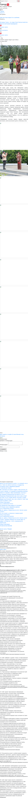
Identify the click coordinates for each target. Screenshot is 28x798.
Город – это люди (10, 22)
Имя (1, 447)
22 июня (14, 434)
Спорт (16, 22)
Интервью (2, 22)
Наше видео (8, 17)
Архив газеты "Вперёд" (6, 529)
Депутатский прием (5, 23)
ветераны (2, 436)
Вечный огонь (20, 434)
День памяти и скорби (6, 434)
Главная (2, 11)
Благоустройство (23, 22)
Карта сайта (3, 549)
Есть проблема (15, 17)
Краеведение (14, 23)
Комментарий (4, 444)
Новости (2, 12)
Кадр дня (2, 17)
